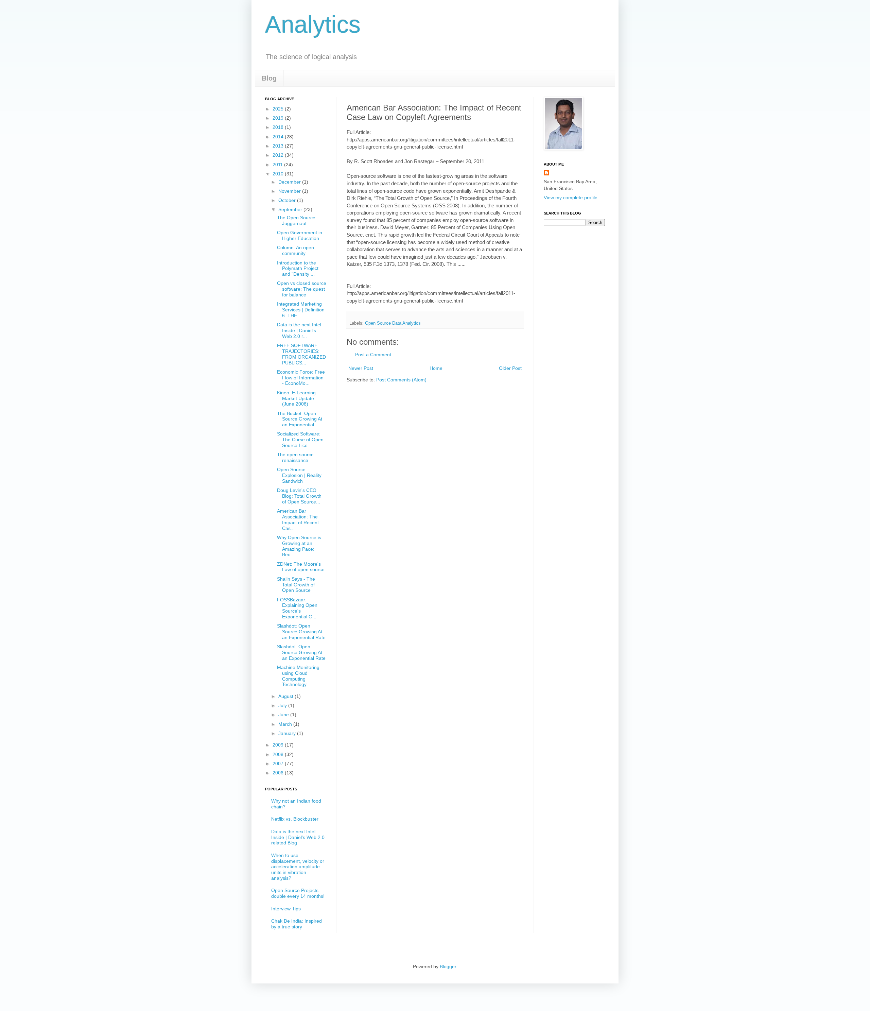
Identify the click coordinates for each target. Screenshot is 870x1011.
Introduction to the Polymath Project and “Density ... (297, 268)
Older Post (510, 368)
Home (436, 368)
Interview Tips (286, 908)
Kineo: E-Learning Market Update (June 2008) (296, 398)
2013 (279, 146)
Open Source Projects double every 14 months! (298, 893)
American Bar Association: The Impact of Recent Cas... (298, 519)
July (283, 705)
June (284, 714)
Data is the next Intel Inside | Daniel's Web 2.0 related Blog (298, 837)
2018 (279, 127)
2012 (279, 155)
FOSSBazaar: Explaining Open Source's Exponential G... (297, 608)
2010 (279, 173)
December (290, 182)
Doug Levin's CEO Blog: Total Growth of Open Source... (299, 495)
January (287, 733)
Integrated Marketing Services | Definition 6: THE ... (301, 309)
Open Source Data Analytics (393, 323)
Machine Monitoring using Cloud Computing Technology (298, 676)
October (287, 200)
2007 (279, 763)
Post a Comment (373, 354)
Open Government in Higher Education (299, 235)
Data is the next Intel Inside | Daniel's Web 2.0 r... (299, 330)
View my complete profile (570, 197)
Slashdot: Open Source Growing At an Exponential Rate (301, 631)
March (285, 724)
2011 (278, 164)
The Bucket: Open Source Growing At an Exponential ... (299, 419)
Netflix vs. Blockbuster (294, 819)
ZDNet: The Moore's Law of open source (301, 566)
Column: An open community (295, 250)
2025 (279, 109)
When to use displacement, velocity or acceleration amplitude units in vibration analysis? (297, 867)
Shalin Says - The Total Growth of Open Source (296, 584)
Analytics (313, 24)
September (290, 209)
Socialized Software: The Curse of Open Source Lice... (300, 439)
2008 (279, 754)
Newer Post (360, 368)
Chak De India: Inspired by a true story (296, 923)
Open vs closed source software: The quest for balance (301, 288)
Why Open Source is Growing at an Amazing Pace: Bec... (299, 546)
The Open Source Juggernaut (296, 220)
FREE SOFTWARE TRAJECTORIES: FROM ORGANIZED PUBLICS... (301, 354)
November (290, 191)
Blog (269, 78)
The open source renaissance (295, 457)
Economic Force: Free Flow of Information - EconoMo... (301, 377)
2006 (279, 772)
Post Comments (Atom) (401, 379)
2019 (279, 118)
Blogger (448, 966)
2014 (279, 136)
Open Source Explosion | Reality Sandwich (299, 475)
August (286, 696)
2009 (279, 745)
